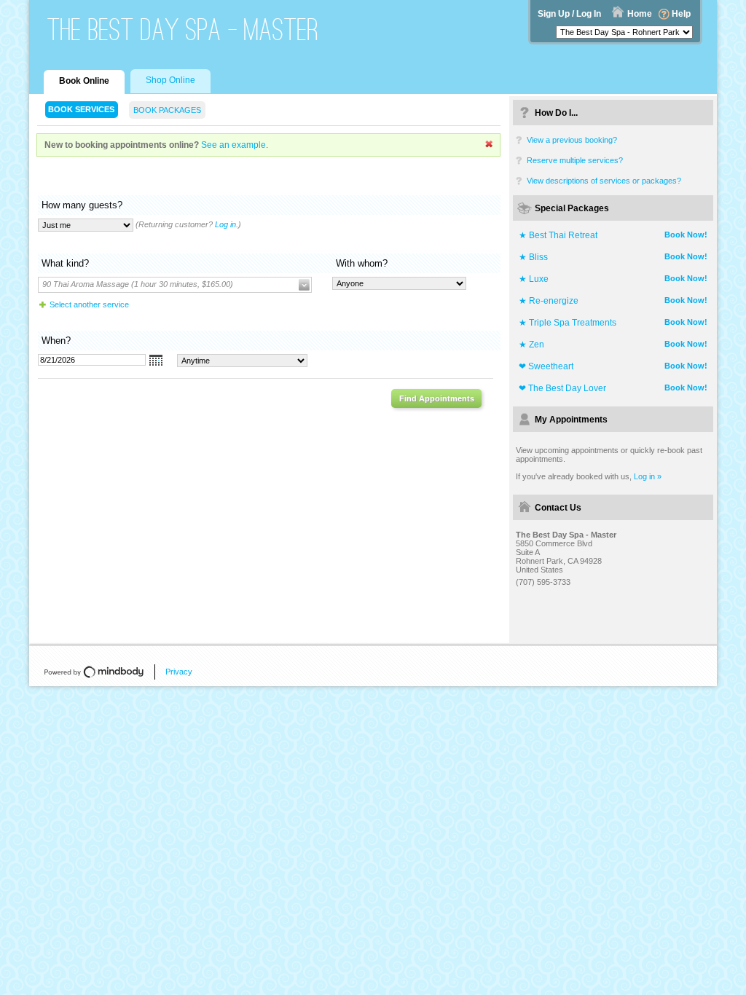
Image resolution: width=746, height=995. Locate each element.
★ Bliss (533, 257)
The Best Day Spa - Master (183, 29)
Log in (225, 224)
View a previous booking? (572, 139)
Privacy (178, 671)
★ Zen (531, 344)
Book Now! (685, 234)
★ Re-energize (548, 300)
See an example (233, 145)
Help (681, 14)
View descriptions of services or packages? (604, 180)
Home (639, 14)
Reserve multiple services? (575, 160)
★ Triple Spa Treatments (567, 322)
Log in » (647, 476)
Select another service (89, 304)
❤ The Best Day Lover (562, 388)
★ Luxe (534, 279)
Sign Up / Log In (569, 14)
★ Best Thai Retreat (558, 235)
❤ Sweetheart (546, 366)
